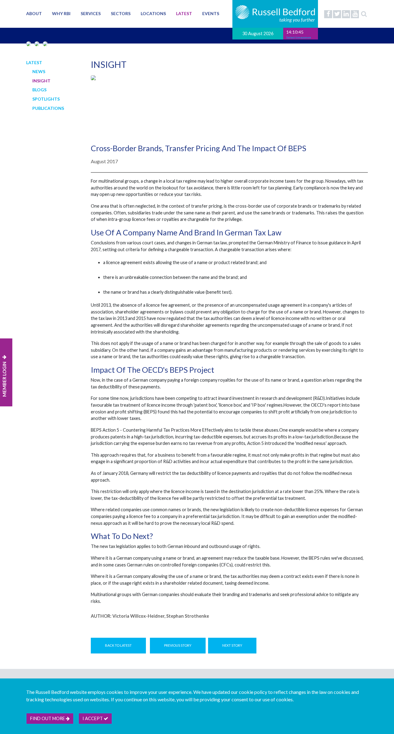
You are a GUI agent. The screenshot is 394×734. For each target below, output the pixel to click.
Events (210, 13)
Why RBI (61, 13)
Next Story (232, 645)
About (34, 13)
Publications (48, 108)
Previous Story (177, 645)
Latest (184, 13)
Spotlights (46, 99)
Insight (41, 80)
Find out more (48, 718)
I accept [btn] (93, 718)
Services (91, 13)
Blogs (39, 89)
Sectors (121, 13)
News (38, 71)
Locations (153, 13)
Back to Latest (118, 645)
